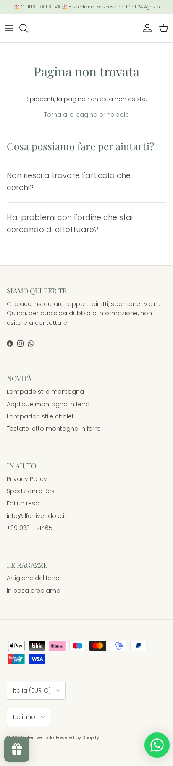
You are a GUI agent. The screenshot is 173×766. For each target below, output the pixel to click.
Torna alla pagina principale (86, 114)
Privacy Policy (27, 479)
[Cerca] (27, 28)
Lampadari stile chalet (40, 416)
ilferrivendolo (39, 737)
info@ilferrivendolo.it (36, 516)
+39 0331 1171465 (29, 528)
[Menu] (9, 28)
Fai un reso (23, 503)
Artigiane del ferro (33, 578)
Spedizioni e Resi (31, 491)
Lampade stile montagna (45, 391)
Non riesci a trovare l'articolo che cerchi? (69, 181)
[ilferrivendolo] (86, 28)
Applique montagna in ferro (48, 404)
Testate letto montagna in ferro (54, 428)
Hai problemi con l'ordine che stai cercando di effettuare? (70, 223)
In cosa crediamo (33, 590)
